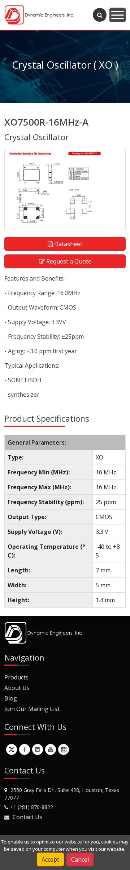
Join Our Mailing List (32, 709)
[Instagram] (63, 749)
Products (16, 677)
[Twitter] (11, 749)
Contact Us (27, 817)
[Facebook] (24, 749)
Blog (10, 698)
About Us (17, 688)
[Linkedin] (37, 749)
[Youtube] (50, 749)
